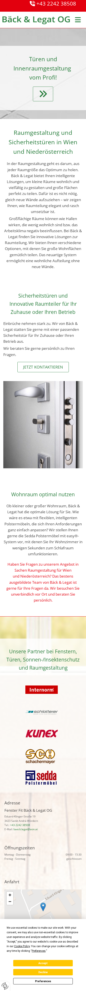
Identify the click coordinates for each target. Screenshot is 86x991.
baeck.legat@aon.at (25, 829)
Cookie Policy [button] (22, 946)
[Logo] (36, 20)
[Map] (43, 911)
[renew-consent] (5, 986)
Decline (43, 972)
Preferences (43, 981)
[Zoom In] (10, 895)
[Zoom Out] (10, 901)
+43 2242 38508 (20, 825)
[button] (43, 94)
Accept (43, 963)
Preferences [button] (39, 950)
